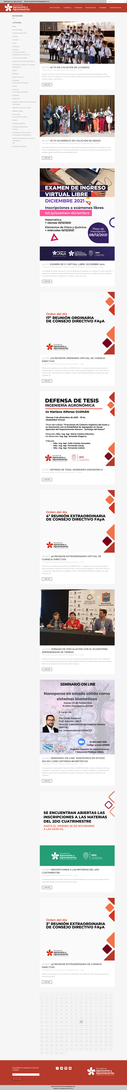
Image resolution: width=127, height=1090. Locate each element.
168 (56, 1037)
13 (106, 994)
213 (56, 1049)
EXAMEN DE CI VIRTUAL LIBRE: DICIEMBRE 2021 (77, 264)
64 (61, 1010)
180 (41, 1041)
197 (51, 1045)
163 (106, 1033)
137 (51, 1029)
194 (110, 1041)
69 (86, 1010)
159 (86, 1033)
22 (76, 998)
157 (76, 1033)
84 (86, 1014)
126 (71, 1026)
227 (51, 1053)
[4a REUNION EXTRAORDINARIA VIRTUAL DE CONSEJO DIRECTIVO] (77, 521)
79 (61, 1014)
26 (96, 998)
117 (101, 1022)
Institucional (15, 98)
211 (47, 1049)
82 (76, 1014)
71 (96, 1010)
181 (46, 1041)
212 (51, 1049)
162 (101, 1033)
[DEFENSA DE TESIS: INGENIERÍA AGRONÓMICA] (77, 428)
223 (106, 1049)
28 (106, 998)
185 (66, 1041)
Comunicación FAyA (70, 70)
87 (101, 1014)
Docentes (15, 50)
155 (66, 1033)
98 (81, 1018)
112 (76, 1022)
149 (110, 1029)
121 (47, 1026)
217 (76, 1049)
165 (41, 1037)
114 (86, 1022)
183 (56, 1041)
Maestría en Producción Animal (21, 107)
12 (101, 994)
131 (96, 1026)
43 (106, 1002)
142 (76, 1029)
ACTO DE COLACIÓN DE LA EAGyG (69, 67)
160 (91, 1033)
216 (71, 1049)
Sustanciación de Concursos (20, 54)
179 (110, 1037)
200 (66, 1045)
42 (101, 1002)
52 (76, 1006)
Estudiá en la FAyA (17, 77)
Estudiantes (15, 80)
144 (86, 1029)
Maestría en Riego (17, 111)
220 (91, 1049)
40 (91, 1002)
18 (56, 998)
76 (47, 1014)
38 (81, 1002)
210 (41, 1049)
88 (106, 1014)
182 (51, 1041)
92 (52, 1018)
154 (61, 1033)
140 (66, 1029)
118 (106, 1022)
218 (81, 1049)
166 (46, 1037)
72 (101, 1010)
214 (61, 1049)
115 (91, 1022)
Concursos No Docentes (19, 117)
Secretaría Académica (18, 123)
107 (51, 1022)
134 (110, 1026)
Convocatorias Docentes (19, 58)
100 (91, 1018)
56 (96, 1006)
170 (66, 1037)
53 (81, 1006)
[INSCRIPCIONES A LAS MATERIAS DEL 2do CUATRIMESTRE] (77, 828)
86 (96, 1014)
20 (66, 998)
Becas (14, 26)
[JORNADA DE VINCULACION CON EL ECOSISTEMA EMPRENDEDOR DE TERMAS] (77, 617)
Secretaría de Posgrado (19, 146)
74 (111, 1010)
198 (56, 1045)
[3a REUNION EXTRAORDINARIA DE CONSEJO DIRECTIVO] (77, 929)
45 (42, 1006)
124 (61, 1026)
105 (41, 1022)
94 (61, 1018)
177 (101, 1037)
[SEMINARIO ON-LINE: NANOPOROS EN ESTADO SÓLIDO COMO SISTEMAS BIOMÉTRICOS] (77, 717)
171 (71, 1037)
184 (61, 1041)
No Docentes (16, 114)
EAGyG (14, 70)
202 (76, 1045)
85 (91, 1014)
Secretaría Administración (20, 127)
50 (66, 1006)
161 (96, 1033)
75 (42, 1014)
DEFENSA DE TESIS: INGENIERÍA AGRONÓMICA (76, 469)
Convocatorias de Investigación (21, 135)
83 (81, 1014)
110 (66, 1022)
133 (106, 1026)
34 (61, 1002)
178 (106, 1037)
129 (86, 1026)
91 (47, 1018)
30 (42, 1002)
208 (105, 1045)
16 (47, 998)
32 (52, 1002)
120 (41, 1026)
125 (66, 1026)
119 (111, 1022)
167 (51, 1037)
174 (86, 1037)
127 (76, 1026)
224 (110, 1049)
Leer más (47, 84)
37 (76, 1002)
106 (46, 1022)
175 (91, 1037)
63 (57, 1010)
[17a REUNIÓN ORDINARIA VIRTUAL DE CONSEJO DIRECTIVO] (77, 323)
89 (111, 1014)
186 (71, 1041)
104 (110, 1018)
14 (111, 994)
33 (56, 1002)
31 (47, 1002)
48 (57, 1006)
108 (56, 1022)
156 (71, 1033)
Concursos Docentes (18, 52)
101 (96, 1018)
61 (47, 1010)
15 (42, 998)
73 (106, 1010)
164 (110, 1033)
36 (71, 1002)
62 (52, 1010)
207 (100, 1045)
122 (51, 1026)
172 (76, 1037)
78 (57, 1014)
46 (47, 1006)
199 (61, 1045)
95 (66, 1018)
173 (81, 1037)
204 (86, 1045)
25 (91, 998)
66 (71, 1010)
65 (66, 1010)
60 (42, 1010)
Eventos (14, 86)
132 (101, 1026)
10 (91, 994)
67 (76, 1010)
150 (41, 1033)
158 (81, 1033)
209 (110, 1045)
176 (96, 1037)
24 (86, 998)
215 (66, 1049)
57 (101, 1006)
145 (91, 1029)
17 (51, 998)
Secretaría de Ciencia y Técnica (21, 132)
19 (61, 998)
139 (61, 1029)
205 (91, 1045)
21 (71, 998)
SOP (13, 143)
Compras (15, 129)
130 (91, 1026)
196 (46, 1045)
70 (91, 1010)
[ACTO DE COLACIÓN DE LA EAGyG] (77, 43)
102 (101, 1018)
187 (76, 1041)
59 (111, 1006)
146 (96, 1029)
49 (61, 1006)
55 (91, 1006)
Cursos (14, 43)
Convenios (15, 40)
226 (46, 1053)
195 (41, 1045)
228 (56, 1053)
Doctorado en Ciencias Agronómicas (23, 61)
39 (86, 1002)
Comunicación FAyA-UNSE (67, 472)
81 (71, 1014)
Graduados (15, 89)
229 (61, 1053)
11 (96, 994)
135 (41, 1029)
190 (91, 1041)
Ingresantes (15, 95)
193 (106, 1041)
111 (71, 1022)
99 (86, 1018)
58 (106, 1006)
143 (81, 1029)
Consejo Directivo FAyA (19, 33)
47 (52, 1006)
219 (86, 1049)
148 (105, 1029)
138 (56, 1029)
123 (56, 1026)
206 (96, 1045)
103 (106, 1018)
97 (76, 1018)
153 (56, 1033)
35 (66, 1002)
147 (101, 1029)
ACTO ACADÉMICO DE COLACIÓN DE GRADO (75, 140)
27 (101, 998)
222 (101, 1049)
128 (81, 1026)
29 (111, 998)
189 (86, 1041)
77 (52, 1014)
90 (42, 1018)
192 (101, 1041)
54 (86, 1006)
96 (71, 1018)
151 (46, 1033)
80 (66, 1014)
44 (111, 1002)
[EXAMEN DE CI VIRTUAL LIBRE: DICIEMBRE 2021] (77, 214)
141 (71, 1029)
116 (96, 1022)
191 (96, 1041)
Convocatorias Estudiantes (20, 83)
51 (71, 1006)
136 (46, 1029)
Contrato (15, 36)
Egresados (15, 73)
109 (61, 1022)
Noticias (14, 120)
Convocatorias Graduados (20, 92)
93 (57, 1018)
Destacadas (15, 46)
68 (81, 1010)
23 (81, 998)
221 (96, 1049)
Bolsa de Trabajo (17, 30)
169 (61, 1037)
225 (41, 1053)
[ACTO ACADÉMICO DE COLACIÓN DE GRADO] (77, 116)
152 (51, 1033)
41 (96, 1002)
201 (71, 1045)
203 (81, 1045)
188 (81, 1041)
